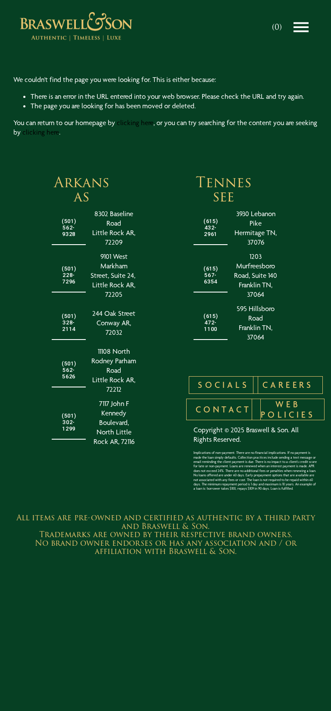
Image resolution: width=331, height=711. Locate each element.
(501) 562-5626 (69, 370)
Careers (287, 385)
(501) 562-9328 (69, 227)
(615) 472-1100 (210, 322)
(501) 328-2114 (69, 322)
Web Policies (288, 409)
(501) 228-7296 (69, 275)
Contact (223, 409)
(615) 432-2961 (210, 227)
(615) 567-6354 (210, 275)
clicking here (135, 122)
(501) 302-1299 (69, 422)
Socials (223, 385)
